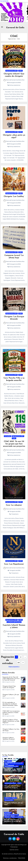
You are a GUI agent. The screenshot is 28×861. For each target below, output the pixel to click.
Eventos (7, 817)
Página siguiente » (14, 666)
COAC (20, 70)
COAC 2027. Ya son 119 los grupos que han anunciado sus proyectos (14, 444)
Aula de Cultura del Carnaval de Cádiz (13, 763)
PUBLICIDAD (21, 858)
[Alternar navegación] (2, 27)
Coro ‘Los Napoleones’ (14, 564)
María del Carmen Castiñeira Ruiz (15, 80)
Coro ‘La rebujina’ (14, 505)
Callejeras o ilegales (10, 798)
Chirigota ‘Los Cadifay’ (14, 196)
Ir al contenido (4, 1)
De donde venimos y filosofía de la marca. (14, 854)
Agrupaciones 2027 (11, 70)
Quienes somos (14, 849)
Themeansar (14, 847)
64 (19, 662)
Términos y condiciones (10, 858)
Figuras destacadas (17, 817)
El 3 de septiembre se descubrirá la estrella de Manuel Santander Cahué (10, 704)
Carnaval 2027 (9, 800)
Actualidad (8, 436)
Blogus (22, 844)
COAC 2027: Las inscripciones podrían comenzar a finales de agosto (11, 713)
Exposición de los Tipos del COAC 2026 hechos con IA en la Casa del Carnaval (11, 679)
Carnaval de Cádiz (15, 28)
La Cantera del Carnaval (14, 622)
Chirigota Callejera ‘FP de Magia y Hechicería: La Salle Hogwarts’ (11, 721)
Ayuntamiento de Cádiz (11, 766)
